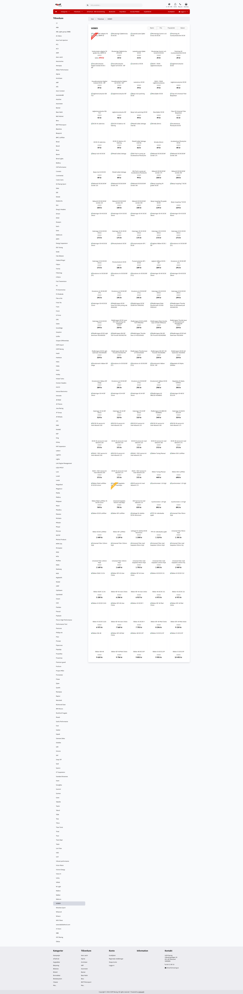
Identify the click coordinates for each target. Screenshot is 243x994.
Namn (152, 28)
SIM (57, 747)
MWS (57, 565)
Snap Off (59, 759)
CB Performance (61, 167)
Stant (57, 780)
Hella (57, 366)
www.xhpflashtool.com (63, 924)
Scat (57, 725)
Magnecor (59, 489)
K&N (57, 425)
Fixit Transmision (61, 281)
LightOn (58, 455)
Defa (57, 188)
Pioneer (58, 641)
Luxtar (58, 480)
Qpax (57, 683)
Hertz (57, 370)
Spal (57, 764)
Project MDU (60, 671)
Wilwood (59, 912)
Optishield (59, 594)
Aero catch (59, 57)
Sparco (58, 768)
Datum (183, 28)
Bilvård (55, 972)
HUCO (58, 387)
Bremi (58, 154)
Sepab (58, 734)
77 (57, 23)
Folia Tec (59, 302)
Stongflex (59, 785)
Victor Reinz (60, 865)
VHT (57, 857)
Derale (58, 197)
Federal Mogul (60, 260)
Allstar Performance (62, 70)
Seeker (58, 730)
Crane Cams (59, 180)
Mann (58, 505)
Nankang (59, 569)
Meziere (58, 514)
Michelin (58, 518)
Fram (57, 307)
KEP (57, 434)
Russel (58, 717)
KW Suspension (61, 446)
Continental (59, 175)
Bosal (57, 142)
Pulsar (58, 679)
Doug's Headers (61, 209)
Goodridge (59, 328)
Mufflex (58, 560)
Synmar (58, 793)
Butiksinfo (112, 11)
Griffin (58, 336)
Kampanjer (56, 955)
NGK (57, 573)
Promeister (59, 675)
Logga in (183, 11)
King (57, 438)
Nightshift (59, 577)
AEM (57, 53)
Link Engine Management (64, 463)
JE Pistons (59, 404)
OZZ (57, 603)
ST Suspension (60, 772)
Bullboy (58, 163)
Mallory (58, 497)
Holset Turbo (60, 378)
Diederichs (59, 201)
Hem (92, 19)
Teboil (58, 810)
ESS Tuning (59, 247)
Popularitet (171, 28)
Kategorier (64, 11)
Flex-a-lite (59, 298)
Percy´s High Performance (64, 620)
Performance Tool (61, 624)
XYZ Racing (59, 937)
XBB (57, 933)
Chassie (55, 982)
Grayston (59, 332)
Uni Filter (59, 848)
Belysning (56, 965)
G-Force (58, 315)
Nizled (58, 582)
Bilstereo (56, 969)
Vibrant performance (62, 861)
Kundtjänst (171, 11)
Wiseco (58, 916)
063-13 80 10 (170, 964)
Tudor (58, 844)
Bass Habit (59, 112)
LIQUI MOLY (60, 467)
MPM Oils (59, 544)
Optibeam (59, 590)
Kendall (58, 429)
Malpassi (59, 501)
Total (57, 831)
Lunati (58, 476)
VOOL (58, 878)
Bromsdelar (56, 975)
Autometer (59, 103)
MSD (57, 552)
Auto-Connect (60, 91)
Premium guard (61, 662)
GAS (57, 319)
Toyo (57, 836)
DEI (57, 192)
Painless (58, 607)
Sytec (57, 797)
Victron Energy (60, 869)
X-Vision (58, 929)
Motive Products (61, 539)
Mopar (58, 527)
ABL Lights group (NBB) (63, 32)
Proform (58, 666)
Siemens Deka (60, 738)
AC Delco (59, 36)
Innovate (58, 395)
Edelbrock (59, 235)
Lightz (58, 459)
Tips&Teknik (147, 11)
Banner (58, 108)
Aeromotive (59, 61)
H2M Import (60, 345)
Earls (57, 230)
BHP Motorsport (61, 125)
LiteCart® (141, 992)
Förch (58, 311)
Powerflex (59, 654)
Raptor (58, 696)
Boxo (57, 150)
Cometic (58, 171)
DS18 (57, 218)
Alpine (58, 74)
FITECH (58, 277)
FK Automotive (60, 290)
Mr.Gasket (59, 548)
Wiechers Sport (60, 907)
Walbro (58, 891)
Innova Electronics (61, 391)
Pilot (57, 637)
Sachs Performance (62, 721)
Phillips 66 (59, 632)
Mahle (58, 493)
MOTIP (58, 535)
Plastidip (58, 649)
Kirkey (58, 442)
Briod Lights (59, 158)
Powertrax (59, 658)
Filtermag (59, 273)
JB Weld (58, 400)
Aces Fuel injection (62, 40)
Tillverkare (77, 11)
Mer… (54, 985)
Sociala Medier (135, 11)
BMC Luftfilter (60, 137)
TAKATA (58, 802)
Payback (58, 616)
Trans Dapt (59, 840)
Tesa (57, 819)
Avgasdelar (56, 962)
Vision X (58, 874)
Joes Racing (59, 408)
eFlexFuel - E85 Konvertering (96, 11)
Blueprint (59, 133)
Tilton (58, 823)
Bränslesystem (57, 979)
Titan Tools (59, 827)
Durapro (58, 222)
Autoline (58, 99)
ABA (57, 27)
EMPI (57, 239)
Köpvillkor (123, 11)
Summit (58, 789)
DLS (57, 205)
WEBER (58, 903)
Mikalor (58, 522)
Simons (58, 751)
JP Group (59, 412)
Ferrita (58, 268)
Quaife (58, 687)
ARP (57, 82)
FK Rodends (59, 294)
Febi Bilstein (60, 256)
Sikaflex (58, 742)
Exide (57, 252)
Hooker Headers (61, 383)
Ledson (58, 450)
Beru (57, 120)
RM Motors (59, 709)
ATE (57, 87)
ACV (57, 48)
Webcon (58, 899)
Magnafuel (59, 484)
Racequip (59, 692)
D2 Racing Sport (61, 184)
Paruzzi (58, 611)
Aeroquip (59, 65)
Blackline (59, 129)
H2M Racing (60, 349)
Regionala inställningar (116, 959)
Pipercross (59, 645)
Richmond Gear (61, 704)
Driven (58, 214)
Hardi (57, 353)
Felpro (58, 264)
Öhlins (58, 941)
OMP (57, 586)
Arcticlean (59, 78)
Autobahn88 (60, 95)
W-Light (58, 886)
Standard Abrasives (62, 776)
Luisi (57, 472)
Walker (58, 895)
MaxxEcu (59, 510)
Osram (58, 599)
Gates (58, 323)
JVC (57, 421)
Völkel (58, 882)
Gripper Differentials (62, 340)
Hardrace (59, 357)
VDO (57, 852)
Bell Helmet (59, 116)
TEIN (57, 814)
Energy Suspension (62, 243)
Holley (58, 374)
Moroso (58, 531)
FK (57, 285)
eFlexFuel (56, 959)
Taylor (58, 806)
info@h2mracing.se (173, 968)
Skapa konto (113, 962)
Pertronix (59, 628)
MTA (57, 556)
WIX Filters (59, 920)
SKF (57, 755)
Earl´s (57, 226)
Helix (57, 362)
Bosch (58, 146)
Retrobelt (59, 700)
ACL (57, 44)
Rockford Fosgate (61, 713)
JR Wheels (59, 417)
